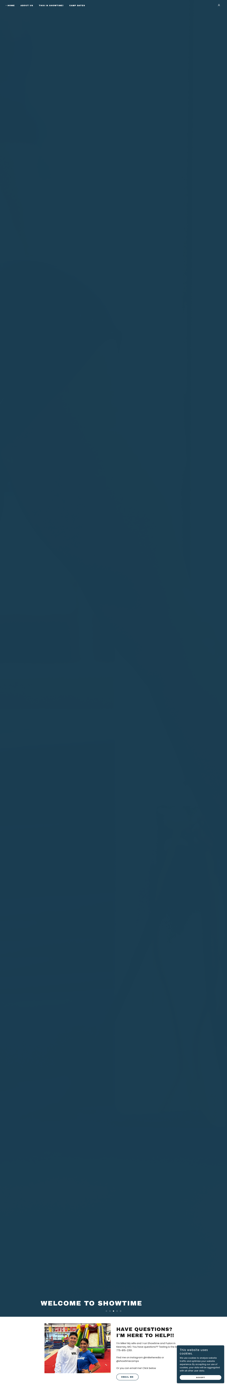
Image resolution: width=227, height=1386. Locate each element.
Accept (200, 1377)
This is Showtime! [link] (51, 5)
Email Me (127, 1377)
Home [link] (11, 5)
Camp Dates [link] (77, 5)
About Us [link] (26, 5)
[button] (106, 1311)
